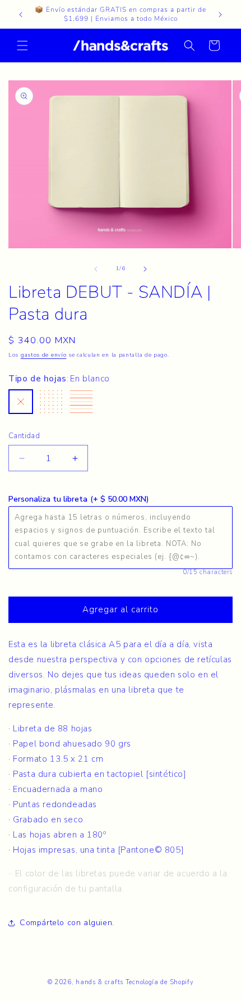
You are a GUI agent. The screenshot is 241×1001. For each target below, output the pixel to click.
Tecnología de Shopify (160, 982)
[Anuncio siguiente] (220, 14)
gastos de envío (44, 355)
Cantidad (24, 436)
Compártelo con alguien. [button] (67, 922)
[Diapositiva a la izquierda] (96, 269)
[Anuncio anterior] (20, 14)
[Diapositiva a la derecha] (145, 269)
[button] (22, 45)
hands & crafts (99, 982)
